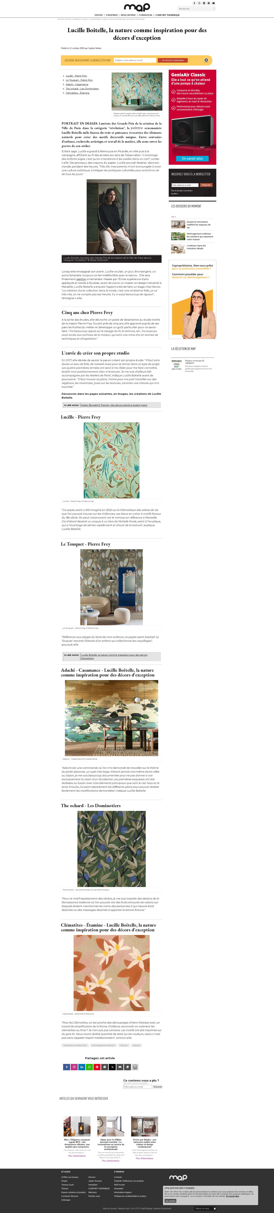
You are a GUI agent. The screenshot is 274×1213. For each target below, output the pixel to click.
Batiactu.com (123, 1208)
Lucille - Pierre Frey (76, 75)
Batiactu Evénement (162, 1208)
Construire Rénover (69, 1196)
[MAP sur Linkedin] (204, 3)
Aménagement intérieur (103, 1045)
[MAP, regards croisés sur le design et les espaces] (137, 7)
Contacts (118, 1177)
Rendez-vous (94, 1196)
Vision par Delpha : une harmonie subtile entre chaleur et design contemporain (144, 1143)
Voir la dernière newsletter (182, 190)
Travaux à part (67, 1185)
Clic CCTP (135, 1208)
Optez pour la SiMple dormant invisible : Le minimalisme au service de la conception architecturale (111, 1144)
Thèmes (64, 1188)
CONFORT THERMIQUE (168, 15)
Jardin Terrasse (95, 1181)
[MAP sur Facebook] (194, 3)
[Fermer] (206, 60)
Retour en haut (202, 1208)
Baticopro (92, 1192)
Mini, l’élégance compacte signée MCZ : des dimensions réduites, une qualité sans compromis (77, 1143)
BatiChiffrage (147, 1208)
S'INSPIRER (112, 15)
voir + (173, 216)
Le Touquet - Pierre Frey (79, 80)
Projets (64, 1181)
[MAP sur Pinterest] (209, 3)
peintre (137, 128)
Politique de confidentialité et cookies (130, 1196)
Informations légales (123, 1192)
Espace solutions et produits (73, 1192)
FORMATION (146, 15)
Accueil (60, 19)
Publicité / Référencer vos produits (129, 1181)
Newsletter (118, 1188)
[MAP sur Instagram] (199, 3)
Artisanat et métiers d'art (75, 1045)
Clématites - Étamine (77, 93)
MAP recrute (119, 1185)
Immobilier (93, 1185)
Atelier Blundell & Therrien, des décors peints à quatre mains (114, 405)
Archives (174, 193)
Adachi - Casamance (77, 84)
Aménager (65, 1200)
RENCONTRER (128, 15)
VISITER (99, 15)
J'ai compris (170, 1201)
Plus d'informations (77, 1156)
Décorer (68, 19)
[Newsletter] (213, 3)
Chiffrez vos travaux (69, 1177)
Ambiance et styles (80, 19)
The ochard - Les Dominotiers (82, 88)
